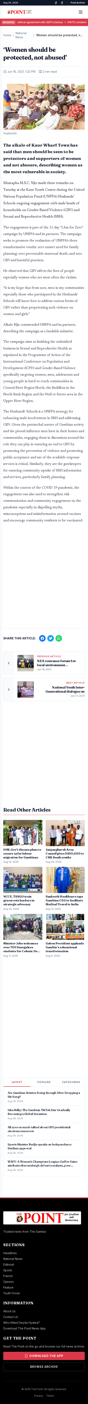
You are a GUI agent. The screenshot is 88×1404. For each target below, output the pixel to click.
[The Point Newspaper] (62, 2)
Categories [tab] (71, 1082)
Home (7, 35)
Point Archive (78, 2)
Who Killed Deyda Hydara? (21, 1322)
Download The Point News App (24, 1328)
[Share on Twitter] (50, 638)
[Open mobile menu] (81, 12)
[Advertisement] (44, 578)
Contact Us (10, 1317)
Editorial (8, 1264)
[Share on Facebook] (42, 638)
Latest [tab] (17, 1082)
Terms (50, 1395)
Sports (7, 1270)
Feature (8, 1287)
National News (21, 35)
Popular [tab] (43, 1082)
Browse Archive (44, 1366)
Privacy (38, 1395)
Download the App (46, 1356)
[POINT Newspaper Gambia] (55, 2)
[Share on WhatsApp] (58, 638)
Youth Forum (11, 1293)
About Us (9, 1311)
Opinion (8, 1281)
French (8, 1276)
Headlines (10, 1253)
